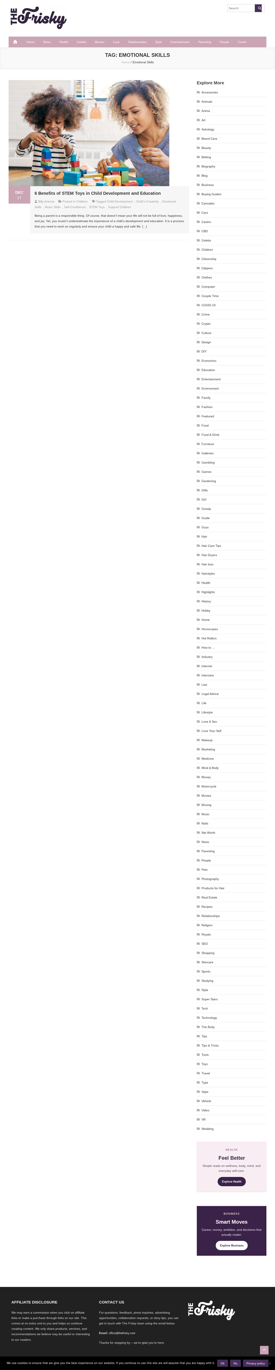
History (206, 601)
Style (158, 42)
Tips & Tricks (210, 1045)
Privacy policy (255, 1363)
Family (206, 397)
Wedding (208, 1128)
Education (208, 370)
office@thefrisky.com (122, 1333)
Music (205, 814)
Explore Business (231, 1245)
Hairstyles (208, 573)
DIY (204, 351)
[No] (269, 1363)
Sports (206, 971)
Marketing (208, 749)
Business (208, 185)
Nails (205, 823)
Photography (210, 879)
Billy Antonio (46, 201)
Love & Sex (209, 721)
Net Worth (208, 832)
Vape (205, 1091)
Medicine (208, 758)
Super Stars (210, 999)
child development (120, 201)
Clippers (207, 268)
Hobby (206, 610)
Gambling (208, 462)
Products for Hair (213, 888)
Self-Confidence (75, 207)
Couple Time (210, 296)
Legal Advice (210, 694)
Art (203, 120)
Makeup (207, 740)
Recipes (207, 906)
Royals (224, 42)
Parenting (204, 42)
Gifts (205, 490)
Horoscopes (210, 629)
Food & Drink (210, 434)
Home (30, 42)
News (47, 42)
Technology (209, 1017)
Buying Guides (211, 194)
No (235, 1363)
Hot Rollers (209, 638)
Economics (209, 360)
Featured (208, 416)
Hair (204, 536)
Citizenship (209, 259)
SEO (205, 943)
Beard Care (209, 138)
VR (204, 1119)
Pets (205, 869)
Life (204, 703)
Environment (210, 388)
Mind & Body (210, 768)
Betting (206, 157)
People (206, 860)
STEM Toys (97, 207)
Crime (206, 314)
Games (206, 471)
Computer (208, 286)
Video (205, 1110)
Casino (206, 222)
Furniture (208, 444)
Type (205, 1082)
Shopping (208, 953)
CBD (205, 231)
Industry (207, 657)
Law (204, 684)
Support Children (119, 207)
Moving (206, 805)
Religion (207, 925)
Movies (99, 42)
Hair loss (207, 564)
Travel (242, 42)
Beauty (206, 148)
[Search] (258, 8)
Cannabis (208, 203)
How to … (208, 647)
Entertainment (179, 42)
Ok (223, 1363)
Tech (205, 1008)
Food (205, 425)
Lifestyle (207, 712)
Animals (207, 101)
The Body (208, 1027)
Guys (205, 527)
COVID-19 (208, 305)
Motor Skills (53, 207)
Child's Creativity (147, 201)
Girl (204, 499)
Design (206, 342)
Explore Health (231, 1181)
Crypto (206, 323)
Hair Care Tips (211, 545)
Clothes (207, 277)
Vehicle (206, 1101)
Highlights (208, 592)
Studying (207, 980)
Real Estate (209, 897)
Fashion (207, 407)
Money (206, 777)
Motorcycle (209, 786)
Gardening (209, 481)
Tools (205, 1054)
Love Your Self (211, 731)
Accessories (210, 92)
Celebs (81, 42)
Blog (205, 175)
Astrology (208, 129)
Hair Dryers (209, 555)
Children (82, 201)
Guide (206, 518)
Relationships (137, 42)
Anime (206, 111)
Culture (206, 333)
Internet (207, 666)
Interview (208, 675)
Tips (204, 1036)
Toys (205, 1064)
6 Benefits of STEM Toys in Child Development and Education (98, 193)
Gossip (206, 508)
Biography (208, 166)
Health (63, 42)
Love (116, 42)
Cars (205, 212)
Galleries (208, 453)
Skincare (207, 962)
